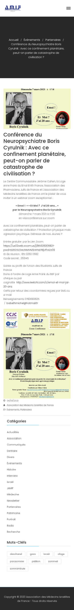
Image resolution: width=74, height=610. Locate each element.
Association (14, 438)
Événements (32, 40)
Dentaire (12, 451)
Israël (10, 482)
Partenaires (53, 40)
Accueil (13, 40)
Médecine (13, 494)
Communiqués (16, 444)
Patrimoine (13, 513)
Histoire (11, 469)
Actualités (13, 432)
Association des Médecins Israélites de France (30, 405)
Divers (10, 457)
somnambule (17, 568)
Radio (10, 525)
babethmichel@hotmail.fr (22, 303)
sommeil (53, 561)
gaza (33, 554)
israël (47, 554)
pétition (36, 561)
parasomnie (17, 561)
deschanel (16, 554)
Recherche (13, 532)
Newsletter (13, 500)
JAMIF (10, 488)
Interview (12, 476)
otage (61, 554)
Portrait (11, 519)
